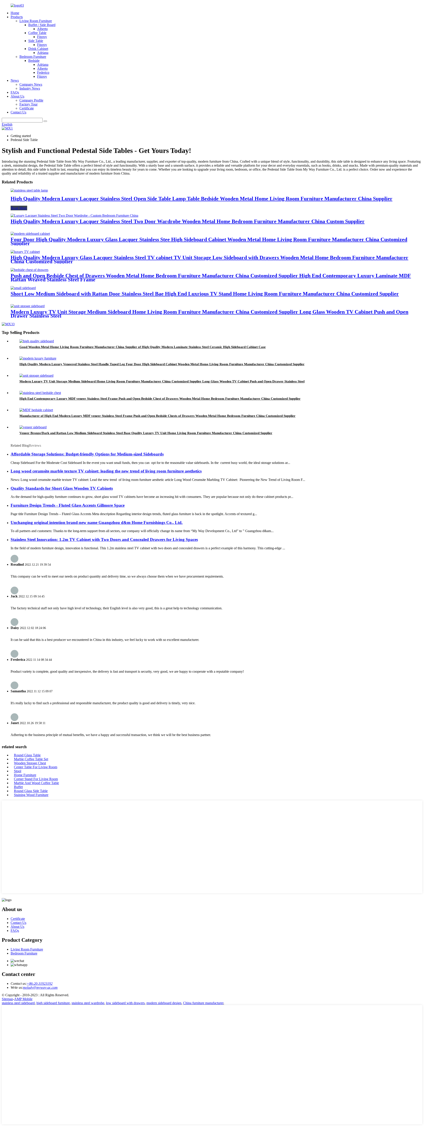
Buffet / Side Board (41, 25)
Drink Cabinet (38, 49)
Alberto (42, 29)
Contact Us (18, 112)
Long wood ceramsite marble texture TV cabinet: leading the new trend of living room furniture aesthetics (106, 471)
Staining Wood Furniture (31, 795)
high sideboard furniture (53, 1003)
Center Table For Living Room (35, 767)
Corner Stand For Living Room (36, 779)
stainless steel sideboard (18, 1003)
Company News (30, 84)
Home (15, 13)
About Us (17, 96)
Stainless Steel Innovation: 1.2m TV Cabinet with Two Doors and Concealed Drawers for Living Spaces (104, 539)
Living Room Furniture (35, 21)
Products (17, 17)
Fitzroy (42, 37)
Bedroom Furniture (32, 56)
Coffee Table (37, 33)
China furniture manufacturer (203, 1003)
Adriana (42, 53)
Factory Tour (28, 104)
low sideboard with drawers (125, 1003)
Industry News (29, 88)
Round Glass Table (27, 755)
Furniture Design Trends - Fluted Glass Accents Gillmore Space (68, 505)
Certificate (26, 108)
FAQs (15, 92)
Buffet (18, 787)
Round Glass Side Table (31, 791)
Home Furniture (25, 775)
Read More (19, 208)
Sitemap (7, 999)
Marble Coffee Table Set (31, 759)
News (15, 80)
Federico (43, 72)
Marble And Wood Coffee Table (36, 783)
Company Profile (31, 100)
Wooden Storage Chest (30, 763)
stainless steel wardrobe (88, 1003)
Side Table (35, 41)
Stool (17, 771)
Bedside (34, 60)
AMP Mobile (23, 999)
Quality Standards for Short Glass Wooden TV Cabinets (62, 488)
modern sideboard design (163, 1003)
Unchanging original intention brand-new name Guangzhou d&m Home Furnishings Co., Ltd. (97, 522)
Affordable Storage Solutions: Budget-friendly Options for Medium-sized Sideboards (87, 454)
